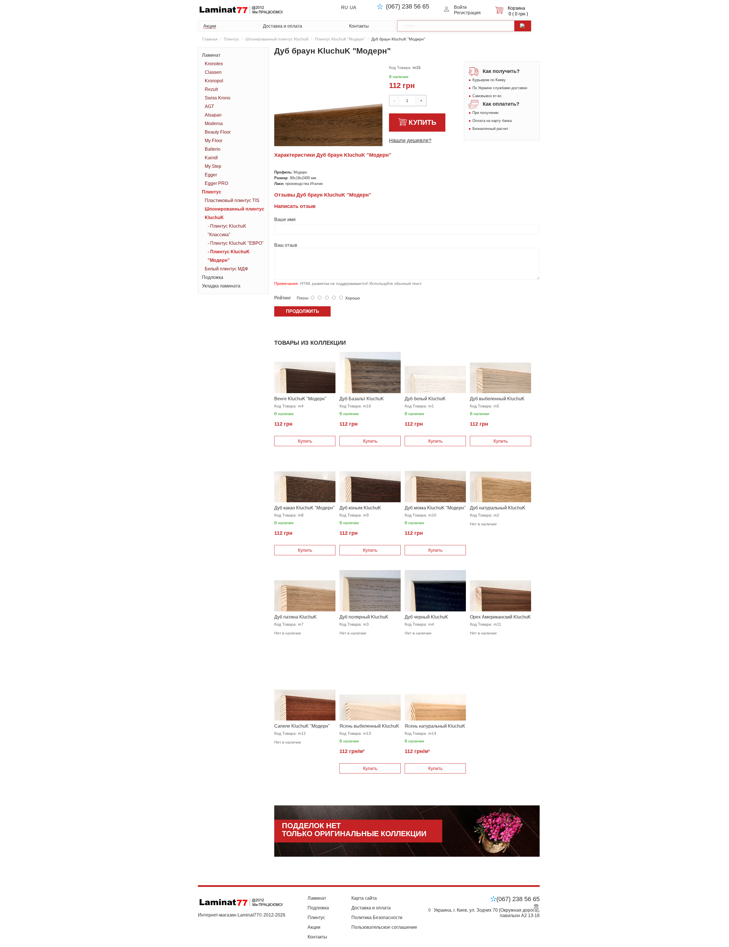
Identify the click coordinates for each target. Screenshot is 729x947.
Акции (209, 26)
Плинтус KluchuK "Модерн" (340, 39)
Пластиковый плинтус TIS (232, 200)
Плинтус (231, 39)
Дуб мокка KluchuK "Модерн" (435, 507)
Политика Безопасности (376, 917)
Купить (422, 122)
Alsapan (213, 115)
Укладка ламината (221, 285)
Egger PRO (216, 183)
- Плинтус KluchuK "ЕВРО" (236, 243)
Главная (210, 39)
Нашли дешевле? (410, 140)
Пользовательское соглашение (384, 927)
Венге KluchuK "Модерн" (300, 398)
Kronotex (214, 63)
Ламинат (211, 55)
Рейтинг (282, 297)
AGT (209, 106)
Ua (353, 7)
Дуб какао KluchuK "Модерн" (304, 507)
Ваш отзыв (285, 245)
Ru (344, 7)
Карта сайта (364, 898)
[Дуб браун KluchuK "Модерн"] (336, 133)
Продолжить (302, 311)
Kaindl (211, 157)
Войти (460, 7)
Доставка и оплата (282, 26)
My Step (213, 166)
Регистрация (467, 12)
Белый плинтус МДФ (226, 268)
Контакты (359, 26)
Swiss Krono (217, 97)
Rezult (211, 89)
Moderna (214, 123)
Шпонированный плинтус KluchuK (277, 39)
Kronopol (214, 80)
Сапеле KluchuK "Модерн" (302, 726)
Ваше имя (285, 219)
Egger (211, 174)
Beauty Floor (218, 132)
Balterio (212, 149)
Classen (213, 72)
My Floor (213, 140)
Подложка (212, 277)
